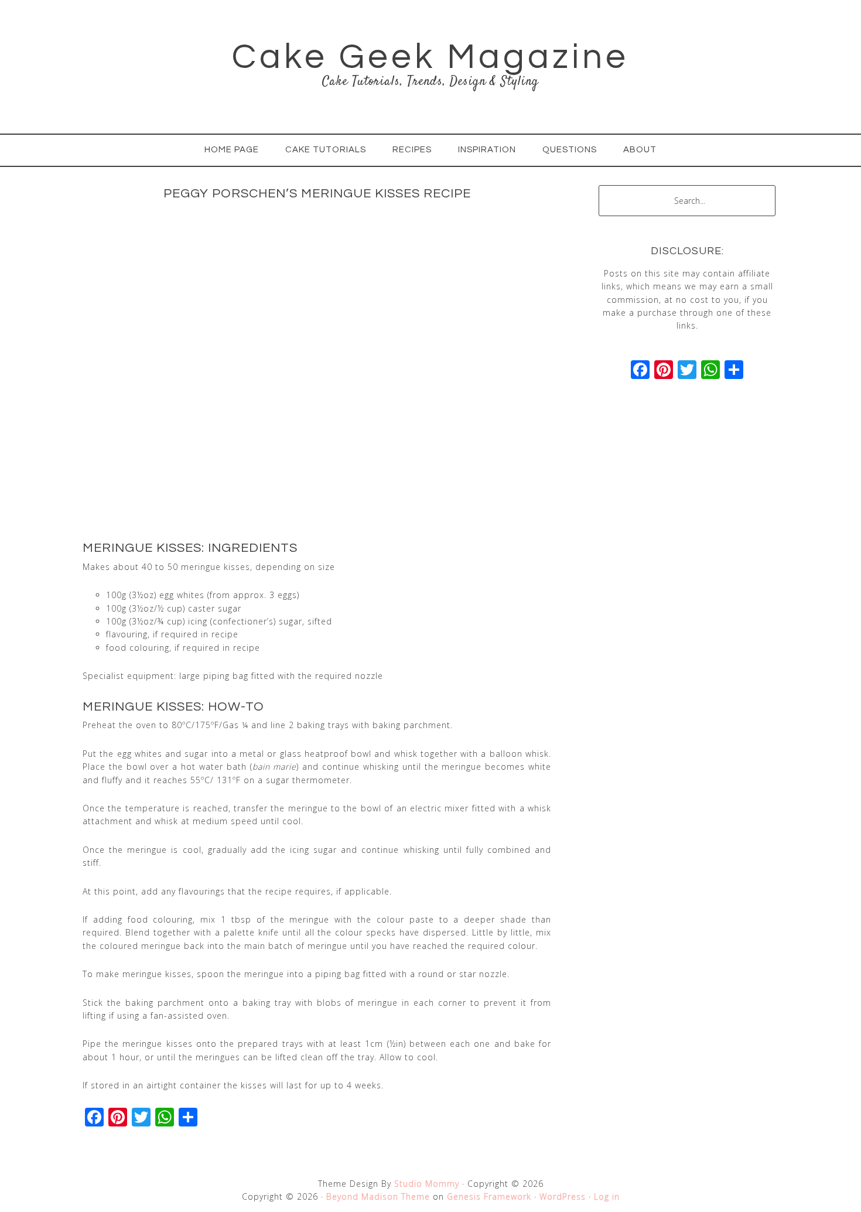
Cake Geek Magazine (430, 57)
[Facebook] (640, 370)
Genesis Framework (489, 1196)
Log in (607, 1196)
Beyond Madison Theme (378, 1196)
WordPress (562, 1196)
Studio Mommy (426, 1183)
